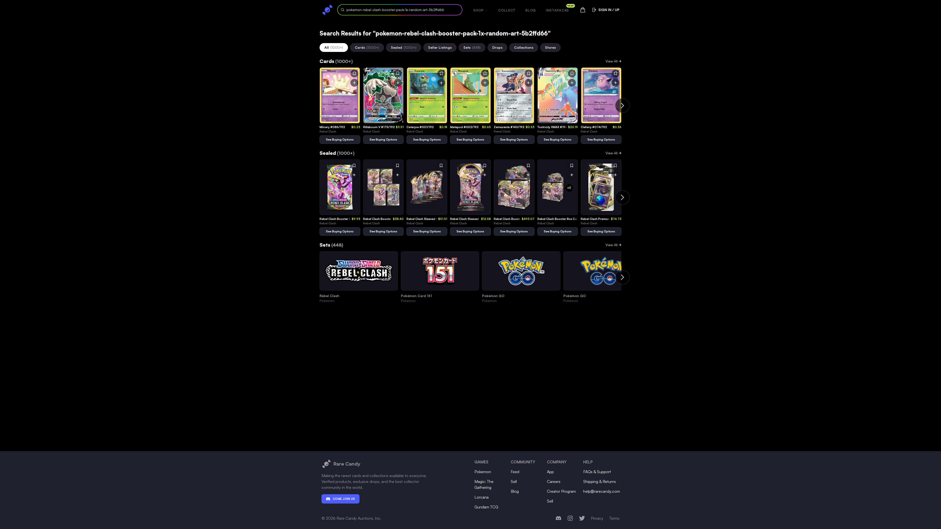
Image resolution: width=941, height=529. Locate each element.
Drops (497, 47)
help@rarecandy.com (601, 491)
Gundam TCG (486, 507)
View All (612, 61)
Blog (530, 10)
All (333, 47)
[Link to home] (327, 10)
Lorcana (481, 497)
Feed (515, 471)
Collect (507, 10)
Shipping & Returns (599, 481)
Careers (553, 481)
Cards (367, 47)
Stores (550, 47)
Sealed (403, 47)
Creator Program (561, 491)
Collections (523, 47)
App (550, 471)
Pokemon (482, 471)
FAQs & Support (597, 471)
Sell (514, 481)
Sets (472, 47)
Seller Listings (440, 47)
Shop (478, 10)
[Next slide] (622, 105)
